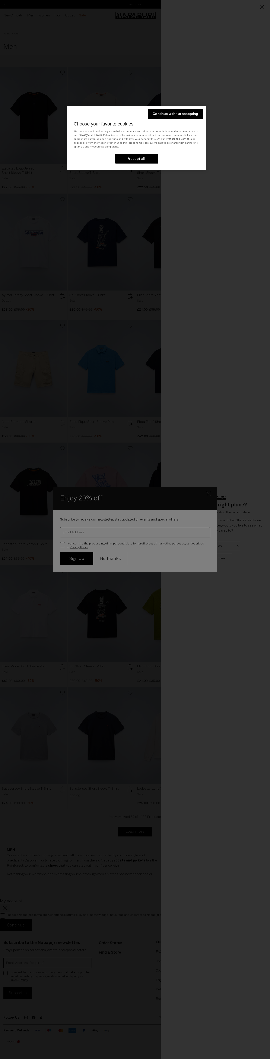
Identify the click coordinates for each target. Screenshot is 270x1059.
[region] (136, 138)
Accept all (136, 159)
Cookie (98, 135)
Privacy (83, 135)
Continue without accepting (175, 114)
